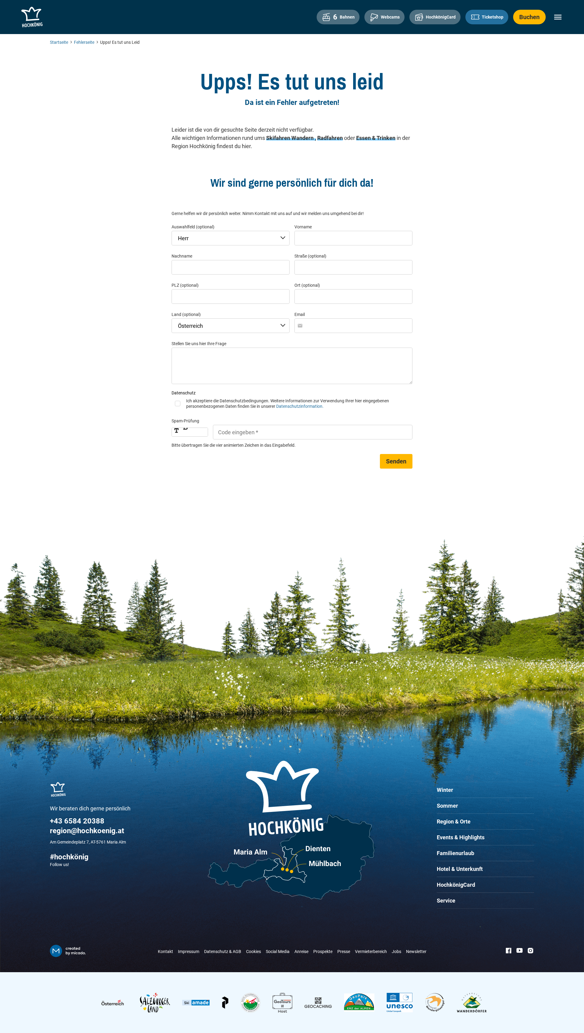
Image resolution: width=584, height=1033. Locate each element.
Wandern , (303, 138)
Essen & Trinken (375, 138)
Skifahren (278, 138)
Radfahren (330, 138)
